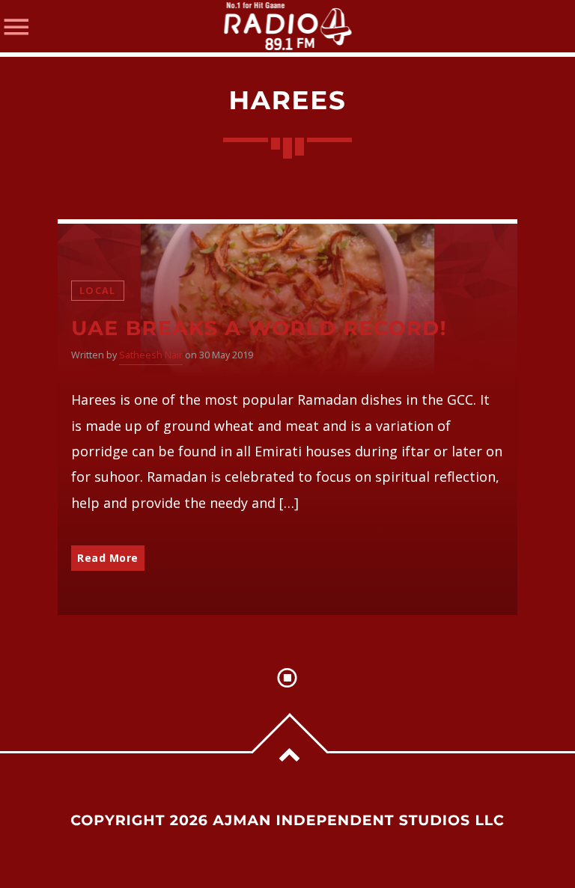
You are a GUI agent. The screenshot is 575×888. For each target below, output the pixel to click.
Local (97, 290)
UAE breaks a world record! (259, 328)
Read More (108, 558)
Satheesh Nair (151, 355)
